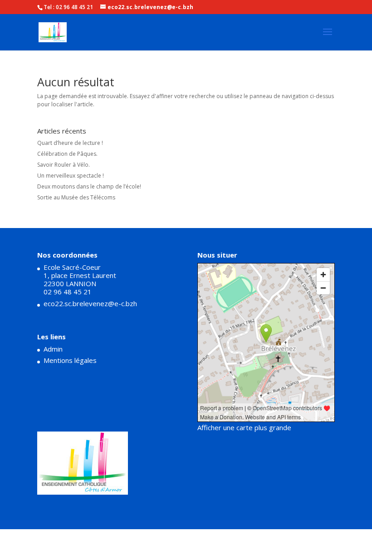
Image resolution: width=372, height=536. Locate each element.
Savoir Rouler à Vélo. (63, 165)
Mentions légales (70, 360)
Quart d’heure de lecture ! (70, 143)
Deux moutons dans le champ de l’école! (89, 186)
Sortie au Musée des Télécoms (76, 197)
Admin (53, 348)
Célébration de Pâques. (67, 154)
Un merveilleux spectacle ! (70, 175)
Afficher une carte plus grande (244, 427)
